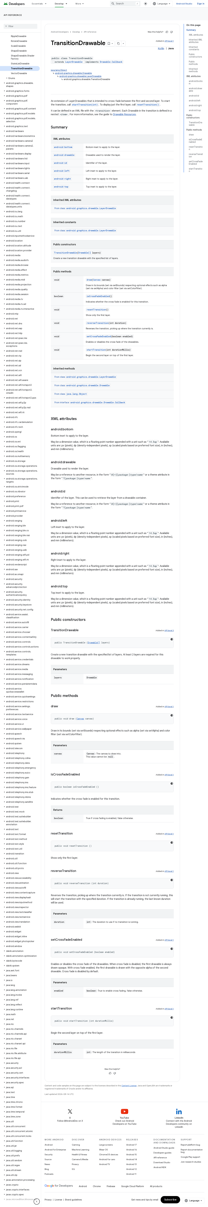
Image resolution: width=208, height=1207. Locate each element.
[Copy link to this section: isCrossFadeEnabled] (83, 775)
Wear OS (103, 1149)
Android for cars (107, 1159)
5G (73, 1169)
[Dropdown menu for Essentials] (47, 3)
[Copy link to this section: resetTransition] (76, 834)
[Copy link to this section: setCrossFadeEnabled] (85, 940)
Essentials (37, 3)
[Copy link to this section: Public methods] (81, 696)
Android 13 (131, 1164)
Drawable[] (84, 252)
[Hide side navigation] (37, 1201)
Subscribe (170, 1199)
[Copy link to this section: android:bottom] (76, 429)
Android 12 (131, 1169)
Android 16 (131, 1149)
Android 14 (131, 1159)
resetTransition (96, 309)
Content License (129, 1085)
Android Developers (60, 32)
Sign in (200, 3)
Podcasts (49, 1174)
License (58, 1199)
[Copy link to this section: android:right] (72, 554)
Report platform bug (190, 1144)
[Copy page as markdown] (118, 43)
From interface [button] (90, 402)
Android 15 (131, 1154)
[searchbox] (20, 26)
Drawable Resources (124, 114)
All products (156, 1186)
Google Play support (190, 1157)
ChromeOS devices (108, 1154)
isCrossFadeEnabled (98, 296)
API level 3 (169, 630)
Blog (47, 1169)
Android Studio (184, 3)
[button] (20, 78)
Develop (59, 3)
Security (49, 1154)
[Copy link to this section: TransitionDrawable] (82, 630)
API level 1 (169, 41)
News (47, 1164)
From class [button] (85, 208)
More (78, 3)
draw (89, 279)
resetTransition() (148, 104)
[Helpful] (167, 32)
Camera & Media (80, 1159)
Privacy (75, 1164)
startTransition (96, 349)
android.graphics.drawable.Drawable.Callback (98, 402)
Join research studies (191, 1161)
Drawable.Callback (111, 61)
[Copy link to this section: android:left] (70, 521)
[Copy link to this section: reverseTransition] (79, 871)
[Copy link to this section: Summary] (70, 127)
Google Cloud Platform (132, 1186)
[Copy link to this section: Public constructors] (89, 620)
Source (48, 1159)
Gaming (76, 1144)
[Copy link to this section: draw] (61, 706)
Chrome (97, 1186)
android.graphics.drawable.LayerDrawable (80, 76)
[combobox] (125, 3)
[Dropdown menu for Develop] (68, 3)
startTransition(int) (85, 104)
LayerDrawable (74, 61)
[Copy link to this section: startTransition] (75, 1009)
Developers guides (162, 1152)
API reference (13, 15)
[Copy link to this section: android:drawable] (79, 462)
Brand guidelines (73, 1199)
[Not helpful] (171, 32)
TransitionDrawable (65, 252)
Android (49, 1144)
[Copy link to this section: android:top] (71, 586)
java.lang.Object (59, 70)
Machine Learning (80, 1149)
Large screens (106, 1144)
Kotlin (161, 48)
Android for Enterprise (55, 1149)
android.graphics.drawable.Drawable (73, 73)
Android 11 (131, 1174)
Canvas (96, 279)
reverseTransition (98, 323)
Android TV (104, 1164)
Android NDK (159, 1167)
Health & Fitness (79, 1154)
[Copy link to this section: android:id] (68, 491)
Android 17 (131, 1144)
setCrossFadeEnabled (99, 336)
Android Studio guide (163, 1147)
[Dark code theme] (172, 639)
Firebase (111, 1186)
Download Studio (161, 1162)
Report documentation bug (192, 1150)
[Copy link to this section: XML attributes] (80, 419)
